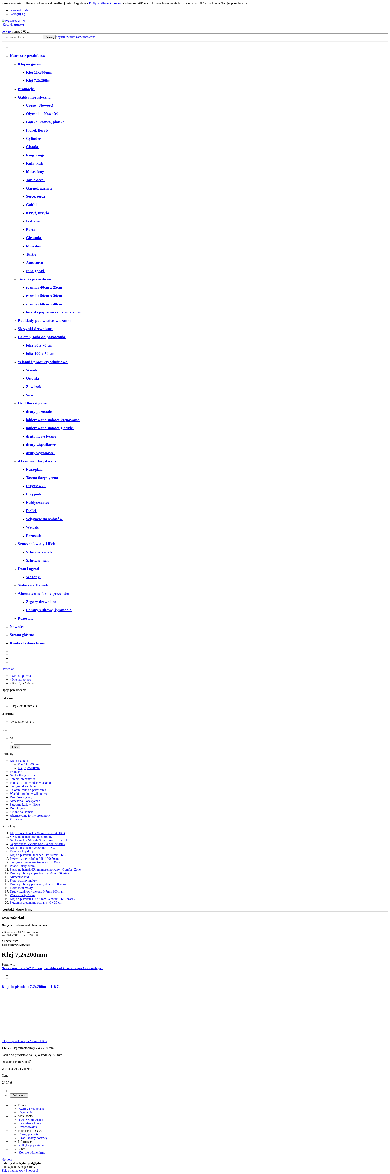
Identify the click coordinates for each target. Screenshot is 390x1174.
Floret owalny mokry (23, 880)
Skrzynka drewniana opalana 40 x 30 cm (36, 902)
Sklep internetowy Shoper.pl (20, 1170)
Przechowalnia (28, 1127)
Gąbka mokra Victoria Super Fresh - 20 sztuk (39, 840)
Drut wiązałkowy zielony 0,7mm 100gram (37, 891)
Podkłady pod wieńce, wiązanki (30, 782)
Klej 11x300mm (28, 764)
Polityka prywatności (32, 1145)
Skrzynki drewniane (23, 786)
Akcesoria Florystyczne (25, 801)
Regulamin (25, 1112)
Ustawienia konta (29, 1123)
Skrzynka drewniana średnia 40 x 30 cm (35, 862)
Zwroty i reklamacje (31, 1108)
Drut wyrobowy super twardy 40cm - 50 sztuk (39, 873)
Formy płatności (28, 1134)
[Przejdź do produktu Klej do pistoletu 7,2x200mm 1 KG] (32, 1037)
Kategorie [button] (7, 697)
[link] (23, 706)
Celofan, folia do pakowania (28, 790)
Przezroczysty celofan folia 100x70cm (34, 858)
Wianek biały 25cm (22, 895)
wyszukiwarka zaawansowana (75, 37)
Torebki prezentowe (22, 779)
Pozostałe (16, 819)
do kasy (7, 31)
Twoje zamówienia (30, 1119)
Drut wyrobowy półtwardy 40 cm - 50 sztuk (38, 884)
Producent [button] (7, 713)
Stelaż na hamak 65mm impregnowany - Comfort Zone (45, 869)
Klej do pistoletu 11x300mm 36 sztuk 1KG (37, 833)
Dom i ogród (18, 808)
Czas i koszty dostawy (32, 1138)
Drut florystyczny (21, 797)
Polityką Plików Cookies (105, 3)
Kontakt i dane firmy (31, 1152)
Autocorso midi (20, 877)
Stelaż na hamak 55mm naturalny (31, 836)
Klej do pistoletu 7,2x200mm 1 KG (32, 847)
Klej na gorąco (19, 760)
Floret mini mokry (21, 888)
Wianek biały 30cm (22, 866)
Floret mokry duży (22, 851)
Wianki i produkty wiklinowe (28, 793)
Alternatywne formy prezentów (30, 815)
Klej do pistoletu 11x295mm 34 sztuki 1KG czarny (42, 899)
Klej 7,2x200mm (29, 768)
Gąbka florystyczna (22, 775)
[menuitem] (30, 64)
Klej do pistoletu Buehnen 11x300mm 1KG (38, 855)
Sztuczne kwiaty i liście (25, 804)
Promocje (16, 771)
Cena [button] (5, 729)
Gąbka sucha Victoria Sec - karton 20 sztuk (37, 844)
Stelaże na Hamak (21, 812)
